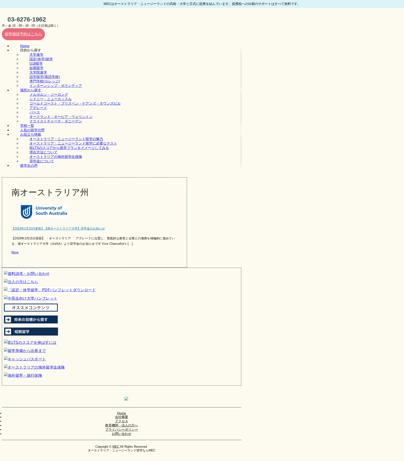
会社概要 (121, 417)
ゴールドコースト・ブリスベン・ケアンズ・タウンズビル (75, 103)
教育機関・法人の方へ (121, 425)
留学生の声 (29, 165)
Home (121, 413)
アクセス (121, 421)
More (14, 252)
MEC (115, 446)
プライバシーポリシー (121, 429)
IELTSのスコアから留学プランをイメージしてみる (69, 148)
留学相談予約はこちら (23, 34)
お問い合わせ (121, 434)
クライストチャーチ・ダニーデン (55, 121)
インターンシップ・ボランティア (55, 86)
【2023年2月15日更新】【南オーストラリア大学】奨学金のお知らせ (58, 228)
